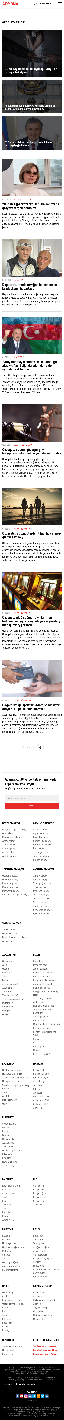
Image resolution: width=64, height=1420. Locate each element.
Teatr (5, 1197)
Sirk (4, 1209)
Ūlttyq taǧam (39, 1193)
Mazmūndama (40, 1319)
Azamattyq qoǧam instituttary (42, 1000)
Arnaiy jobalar (40, 1251)
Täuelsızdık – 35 (10, 995)
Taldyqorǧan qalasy (43, 883)
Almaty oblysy (40, 880)
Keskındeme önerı (11, 1186)
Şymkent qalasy (41, 891)
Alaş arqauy (8, 1166)
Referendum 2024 (42, 1054)
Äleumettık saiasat (42, 984)
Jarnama (8, 1384)
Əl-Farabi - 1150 (40, 1104)
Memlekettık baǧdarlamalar (47, 1024)
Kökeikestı (7, 973)
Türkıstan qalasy (41, 899)
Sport (5, 976)
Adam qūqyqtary (41, 1017)
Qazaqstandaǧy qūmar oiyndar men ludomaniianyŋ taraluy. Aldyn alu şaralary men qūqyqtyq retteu (31, 621)
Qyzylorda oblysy (41, 914)
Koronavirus (8, 1354)
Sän (4, 1259)
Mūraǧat (6, 1011)
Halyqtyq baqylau (11, 1081)
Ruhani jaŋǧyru (9, 1162)
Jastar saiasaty (40, 969)
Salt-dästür (39, 1186)
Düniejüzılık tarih (41, 1074)
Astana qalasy (40, 830)
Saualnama (8, 1007)
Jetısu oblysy (39, 887)
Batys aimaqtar (11, 823)
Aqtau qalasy (8, 841)
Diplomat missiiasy (42, 1028)
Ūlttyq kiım (38, 1201)
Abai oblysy (8, 941)
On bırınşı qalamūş (11, 1150)
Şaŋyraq (6, 1255)
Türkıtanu (38, 1085)
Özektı (5, 1286)
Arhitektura (8, 1220)
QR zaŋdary (38, 1021)
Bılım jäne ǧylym (42, 1286)
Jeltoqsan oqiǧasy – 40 (13, 999)
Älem (4, 965)
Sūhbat (5, 980)
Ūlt (35, 1179)
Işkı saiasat (38, 961)
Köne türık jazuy (41, 1097)
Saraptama (7, 992)
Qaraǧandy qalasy (42, 841)
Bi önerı (6, 1190)
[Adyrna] (14, 3)
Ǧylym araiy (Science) (44, 1300)
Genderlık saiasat (41, 976)
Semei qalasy (8, 930)
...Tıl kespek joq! (10, 984)
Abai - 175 (38, 1108)
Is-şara (5, 1308)
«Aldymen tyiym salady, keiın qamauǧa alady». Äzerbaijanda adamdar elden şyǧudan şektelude (29, 365)
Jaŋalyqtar (9, 955)
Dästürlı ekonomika (11, 1070)
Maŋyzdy (38, 1064)
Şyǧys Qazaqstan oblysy (14, 937)
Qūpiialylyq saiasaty (25, 1384)
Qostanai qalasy (10, 876)
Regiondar (7, 1327)
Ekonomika (8, 1064)
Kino (4, 1201)
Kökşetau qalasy (41, 837)
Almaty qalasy (40, 876)
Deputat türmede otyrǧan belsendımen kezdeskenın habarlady (29, 287)
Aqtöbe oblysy (9, 852)
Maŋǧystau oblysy (11, 837)
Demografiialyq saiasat (44, 980)
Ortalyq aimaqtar (43, 823)
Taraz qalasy (39, 902)
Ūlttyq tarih (39, 1070)
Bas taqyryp (39, 1047)
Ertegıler (6, 1158)
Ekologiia (6, 1330)
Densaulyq (7, 1293)
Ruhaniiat (8, 1117)
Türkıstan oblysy (41, 895)
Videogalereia (40, 1255)
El (34, 1043)
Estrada (6, 1212)
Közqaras (6, 1319)
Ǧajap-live (38, 1311)
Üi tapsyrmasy (9, 1243)
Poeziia (5, 1128)
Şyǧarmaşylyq (9, 1124)
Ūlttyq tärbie (39, 1197)
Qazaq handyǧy (40, 1078)
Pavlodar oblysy (10, 887)
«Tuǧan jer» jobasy (42, 1247)
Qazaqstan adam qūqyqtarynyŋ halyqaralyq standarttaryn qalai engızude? (31, 451)
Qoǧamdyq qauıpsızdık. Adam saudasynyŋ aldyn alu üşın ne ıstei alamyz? (31, 707)
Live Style (7, 1229)
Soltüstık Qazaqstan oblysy (15, 895)
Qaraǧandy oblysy (42, 845)
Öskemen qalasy (10, 933)
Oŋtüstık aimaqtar (44, 869)
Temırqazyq (39, 1243)
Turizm (5, 1092)
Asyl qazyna (8, 1143)
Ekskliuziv (7, 1323)
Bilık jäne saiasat (41, 988)
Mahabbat (7, 1251)
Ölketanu (37, 1089)
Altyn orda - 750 (41, 1100)
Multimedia (7, 1003)
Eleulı (36, 955)
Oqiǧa (5, 1014)
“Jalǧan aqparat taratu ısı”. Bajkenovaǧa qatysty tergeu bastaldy (30, 206)
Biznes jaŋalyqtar (10, 1100)
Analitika (6, 1096)
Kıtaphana (7, 1154)
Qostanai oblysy (10, 880)
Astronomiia (39, 1296)
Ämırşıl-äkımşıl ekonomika (15, 1078)
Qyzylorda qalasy (41, 910)
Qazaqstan (7, 961)
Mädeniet (7, 1179)
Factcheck (38, 1266)
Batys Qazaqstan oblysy (14, 830)
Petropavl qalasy (10, 891)
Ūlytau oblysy (40, 848)
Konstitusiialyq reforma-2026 (45, 1033)
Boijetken (7, 1240)
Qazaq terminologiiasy (13, 1304)
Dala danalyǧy (9, 1139)
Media (5, 1216)
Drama (5, 1135)
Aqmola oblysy (40, 833)
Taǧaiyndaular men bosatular (42, 1011)
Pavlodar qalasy (10, 883)
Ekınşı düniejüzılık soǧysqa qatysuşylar (46, 1271)
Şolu (4, 1315)
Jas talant (38, 1240)
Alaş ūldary (38, 1081)
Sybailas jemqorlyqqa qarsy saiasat (15, 1087)
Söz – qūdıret (8, 1147)
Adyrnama (7, 988)
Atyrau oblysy (9, 845)
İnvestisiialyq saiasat (43, 973)
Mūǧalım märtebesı (42, 1315)
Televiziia (6, 1205)
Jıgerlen (37, 1304)
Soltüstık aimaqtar (13, 869)
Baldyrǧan (38, 1236)
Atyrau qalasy (9, 848)
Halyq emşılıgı (9, 1350)
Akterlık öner (8, 1193)
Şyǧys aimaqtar (11, 923)
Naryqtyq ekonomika (12, 1074)
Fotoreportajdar (10, 1270)
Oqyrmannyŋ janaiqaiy (13, 1247)
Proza (5, 1131)
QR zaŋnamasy (40, 1277)
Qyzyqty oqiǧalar (10, 1262)
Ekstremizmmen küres (13, 1300)
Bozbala (6, 1236)
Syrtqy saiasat (40, 965)
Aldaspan (38, 1093)
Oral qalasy (7, 833)
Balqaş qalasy (40, 860)
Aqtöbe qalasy (9, 856)
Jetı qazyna (38, 1205)
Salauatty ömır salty (12, 1346)
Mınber (36, 1050)
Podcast (6, 1311)
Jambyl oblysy (40, 906)
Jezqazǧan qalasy (42, 852)
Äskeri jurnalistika (11, 1266)
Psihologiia (38, 1293)
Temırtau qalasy (41, 856)
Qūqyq (36, 1039)
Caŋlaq (5, 1296)
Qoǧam (5, 969)
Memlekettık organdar (44, 1006)
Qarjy (4, 1104)
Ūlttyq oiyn (38, 1190)
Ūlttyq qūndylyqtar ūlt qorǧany (44, 1260)
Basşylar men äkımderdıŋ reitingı (45, 993)
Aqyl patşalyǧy (40, 1308)
